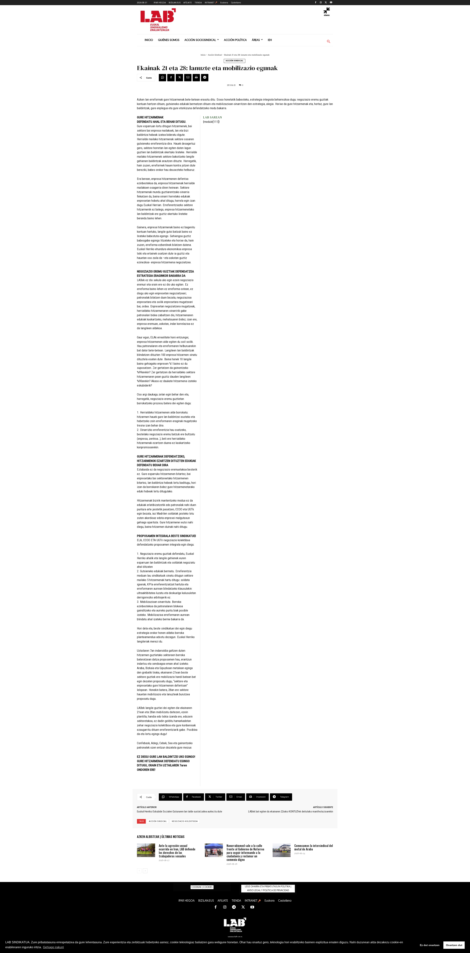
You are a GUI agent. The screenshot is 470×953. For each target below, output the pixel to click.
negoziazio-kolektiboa (185, 821)
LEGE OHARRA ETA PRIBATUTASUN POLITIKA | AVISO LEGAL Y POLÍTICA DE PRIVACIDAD (268, 888)
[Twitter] (326, 3)
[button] (328, 41)
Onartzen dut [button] (454, 945)
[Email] (187, 77)
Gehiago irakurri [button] (53, 947)
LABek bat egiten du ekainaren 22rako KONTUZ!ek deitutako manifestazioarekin (290, 811)
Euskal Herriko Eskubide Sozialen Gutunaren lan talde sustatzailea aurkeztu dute (179, 811)
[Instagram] (321, 3)
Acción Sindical (215, 55)
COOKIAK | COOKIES (202, 887)
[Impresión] (196, 77)
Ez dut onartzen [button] (430, 945)
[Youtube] (331, 3)
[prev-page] (139, 870)
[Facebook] (316, 3)
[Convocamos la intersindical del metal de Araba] (282, 850)
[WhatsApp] (162, 77)
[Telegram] (204, 77)
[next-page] (145, 870)
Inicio (203, 55)
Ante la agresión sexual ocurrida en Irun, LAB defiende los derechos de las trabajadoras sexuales (177, 850)
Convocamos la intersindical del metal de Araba (313, 847)
